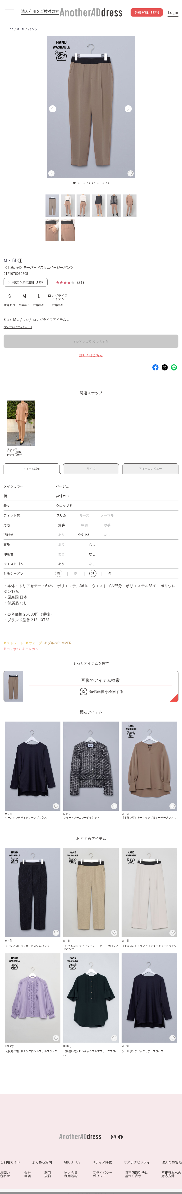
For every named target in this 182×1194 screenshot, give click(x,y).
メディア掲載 (102, 1162)
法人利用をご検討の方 (40, 11)
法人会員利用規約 (70, 1174)
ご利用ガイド (10, 1162)
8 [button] (107, 183)
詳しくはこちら (91, 355)
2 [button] (79, 183)
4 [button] (88, 183)
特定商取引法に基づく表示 (136, 1174)
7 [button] (103, 183)
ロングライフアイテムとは (18, 327)
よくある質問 (42, 1162)
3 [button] (84, 183)
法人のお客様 (172, 1162)
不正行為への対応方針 (171, 1174)
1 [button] (74, 183)
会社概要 (27, 1174)
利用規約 (47, 1174)
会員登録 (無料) (146, 12)
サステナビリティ (137, 1162)
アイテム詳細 (31, 468)
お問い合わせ (5, 1174)
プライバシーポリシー (103, 1174)
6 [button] (98, 183)
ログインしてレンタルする (91, 341)
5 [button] (93, 183)
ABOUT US (72, 1162)
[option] (91, 107)
